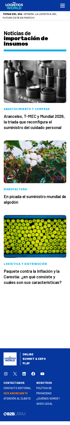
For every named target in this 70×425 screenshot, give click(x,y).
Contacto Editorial (17, 388)
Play (26, 363)
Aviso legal (44, 403)
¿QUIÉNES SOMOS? (48, 398)
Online (28, 354)
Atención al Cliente (17, 398)
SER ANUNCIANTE (16, 393)
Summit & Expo (34, 359)
